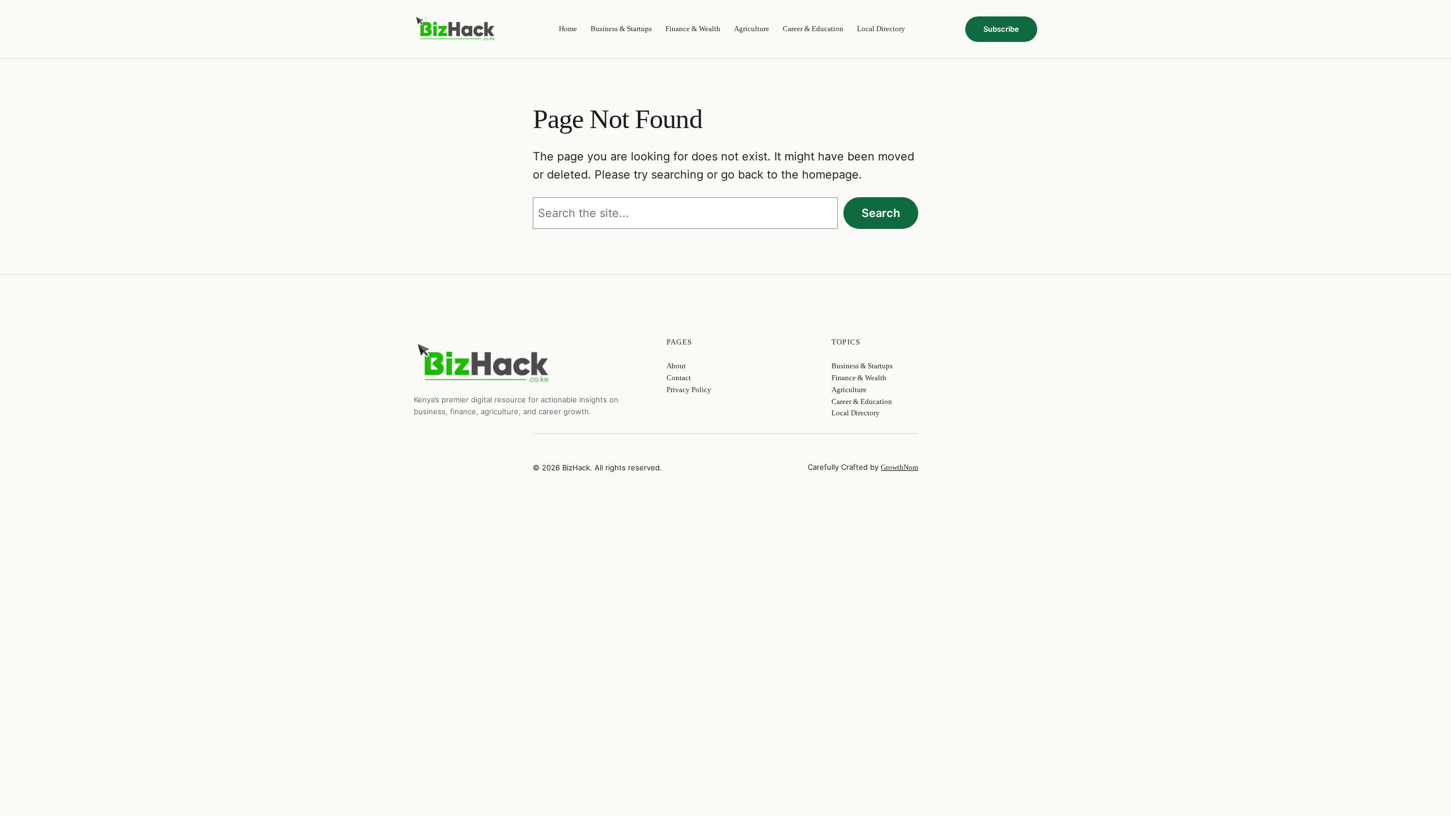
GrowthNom (899, 467)
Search (881, 213)
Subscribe (1001, 28)
